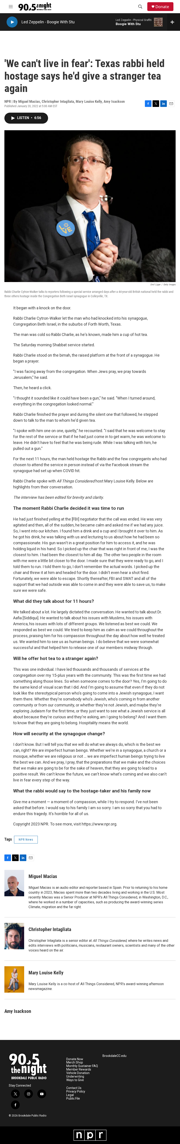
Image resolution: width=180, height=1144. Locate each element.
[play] (12, 22)
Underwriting (75, 1076)
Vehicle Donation (78, 1073)
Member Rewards (78, 1069)
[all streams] (173, 22)
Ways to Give (75, 1080)
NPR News (26, 839)
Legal (70, 1095)
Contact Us (73, 1088)
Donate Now (74, 1059)
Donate (162, 6)
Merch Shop (74, 1062)
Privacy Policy (75, 1091)
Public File (73, 1098)
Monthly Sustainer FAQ (82, 1066)
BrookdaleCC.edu (114, 1056)
